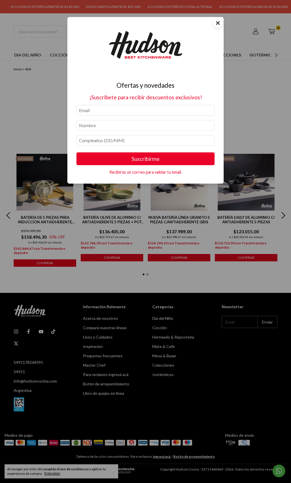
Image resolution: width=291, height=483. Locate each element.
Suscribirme (146, 159)
